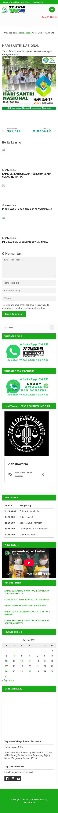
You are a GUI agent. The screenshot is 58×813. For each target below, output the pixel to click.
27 (30, 671)
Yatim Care (28, 799)
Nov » (11, 680)
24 (6, 671)
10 (6, 661)
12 (21, 661)
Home (21, 33)
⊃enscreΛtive (28, 802)
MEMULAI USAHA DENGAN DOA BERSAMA (25, 242)
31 (6, 676)
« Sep (4, 680)
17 (6, 666)
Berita (29, 33)
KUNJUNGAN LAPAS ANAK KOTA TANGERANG (27, 209)
